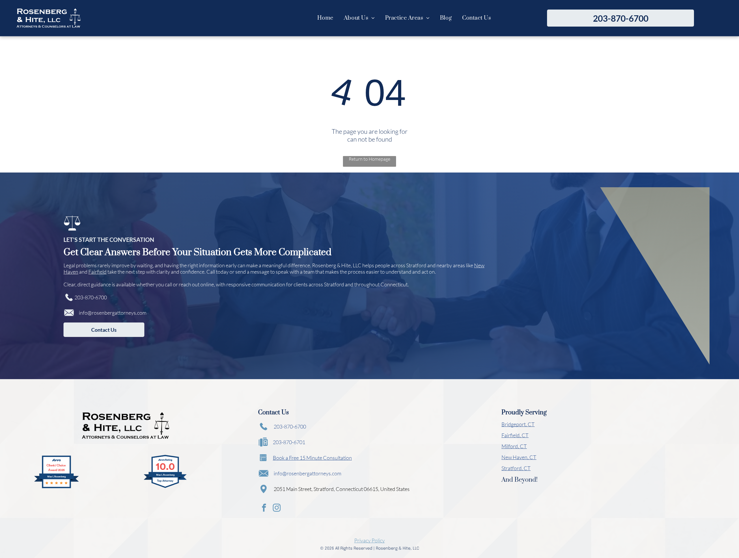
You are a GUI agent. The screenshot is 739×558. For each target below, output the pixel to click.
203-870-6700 (90, 297)
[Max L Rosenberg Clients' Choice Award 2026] (56, 487)
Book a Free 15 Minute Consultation (312, 458)
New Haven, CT (518, 457)
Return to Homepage (369, 159)
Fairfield (97, 271)
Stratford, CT (516, 468)
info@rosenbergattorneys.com (112, 312)
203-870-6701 (289, 442)
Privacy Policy (369, 540)
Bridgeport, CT (518, 424)
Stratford (416, 265)
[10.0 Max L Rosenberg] (165, 487)
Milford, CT (514, 446)
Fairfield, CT (515, 435)
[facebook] (264, 508)
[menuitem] (325, 18)
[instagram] (276, 508)
